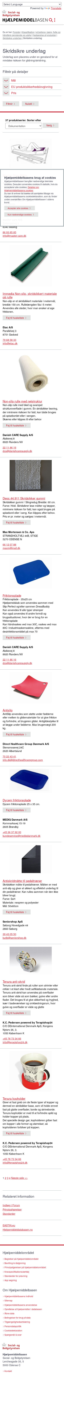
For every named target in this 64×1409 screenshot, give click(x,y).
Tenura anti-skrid (14, 981)
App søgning (10, 1280)
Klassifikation (28, 32)
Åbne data (9, 1313)
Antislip (7, 710)
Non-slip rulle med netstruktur (22, 401)
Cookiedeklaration (13, 1330)
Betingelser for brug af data (17, 1317)
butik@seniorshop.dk (14, 938)
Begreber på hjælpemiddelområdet (21, 1258)
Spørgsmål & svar (13, 1334)
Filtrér (9, 104)
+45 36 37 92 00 (12, 832)
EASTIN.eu (9, 1225)
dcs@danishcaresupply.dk (17, 451)
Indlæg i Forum (11, 1205)
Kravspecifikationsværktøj (16, 1271)
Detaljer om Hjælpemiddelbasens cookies (21, 189)
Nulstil (28, 104)
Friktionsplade (12, 595)
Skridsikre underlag (12, 38)
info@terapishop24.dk (15, 1042)
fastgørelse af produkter (44, 35)
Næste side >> (19, 1178)
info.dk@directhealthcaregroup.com (23, 760)
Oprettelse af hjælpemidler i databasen (23, 1309)
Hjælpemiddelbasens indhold (18, 1296)
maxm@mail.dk (11, 548)
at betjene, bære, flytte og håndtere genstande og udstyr (31, 34)
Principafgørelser (12, 1209)
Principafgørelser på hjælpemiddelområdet (25, 1267)
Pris (13, 93)
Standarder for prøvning (15, 1275)
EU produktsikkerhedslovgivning (31, 87)
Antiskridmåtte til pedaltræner (22, 880)
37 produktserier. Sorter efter (23, 120)
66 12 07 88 (9, 544)
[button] (52, 19)
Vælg (49, 125)
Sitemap (8, 1300)
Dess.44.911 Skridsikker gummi (24, 498)
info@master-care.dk (14, 235)
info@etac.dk (10, 343)
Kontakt (8, 1370)
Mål (13, 80)
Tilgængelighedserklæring (17, 1321)
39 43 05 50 (9, 934)
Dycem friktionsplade (17, 800)
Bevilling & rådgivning (15, 1263)
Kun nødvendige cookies (20, 214)
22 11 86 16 (9, 447)
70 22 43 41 (9, 756)
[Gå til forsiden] (21, 20)
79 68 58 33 (9, 340)
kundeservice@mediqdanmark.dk (21, 836)
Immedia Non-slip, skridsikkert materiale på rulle (30, 295)
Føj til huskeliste (15, 318)
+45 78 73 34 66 (12, 1038)
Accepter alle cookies (18, 208)
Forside (16, 32)
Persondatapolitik (12, 1326)
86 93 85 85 (9, 232)
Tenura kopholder (14, 1098)
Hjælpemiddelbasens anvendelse (20, 1304)
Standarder (9, 1213)
